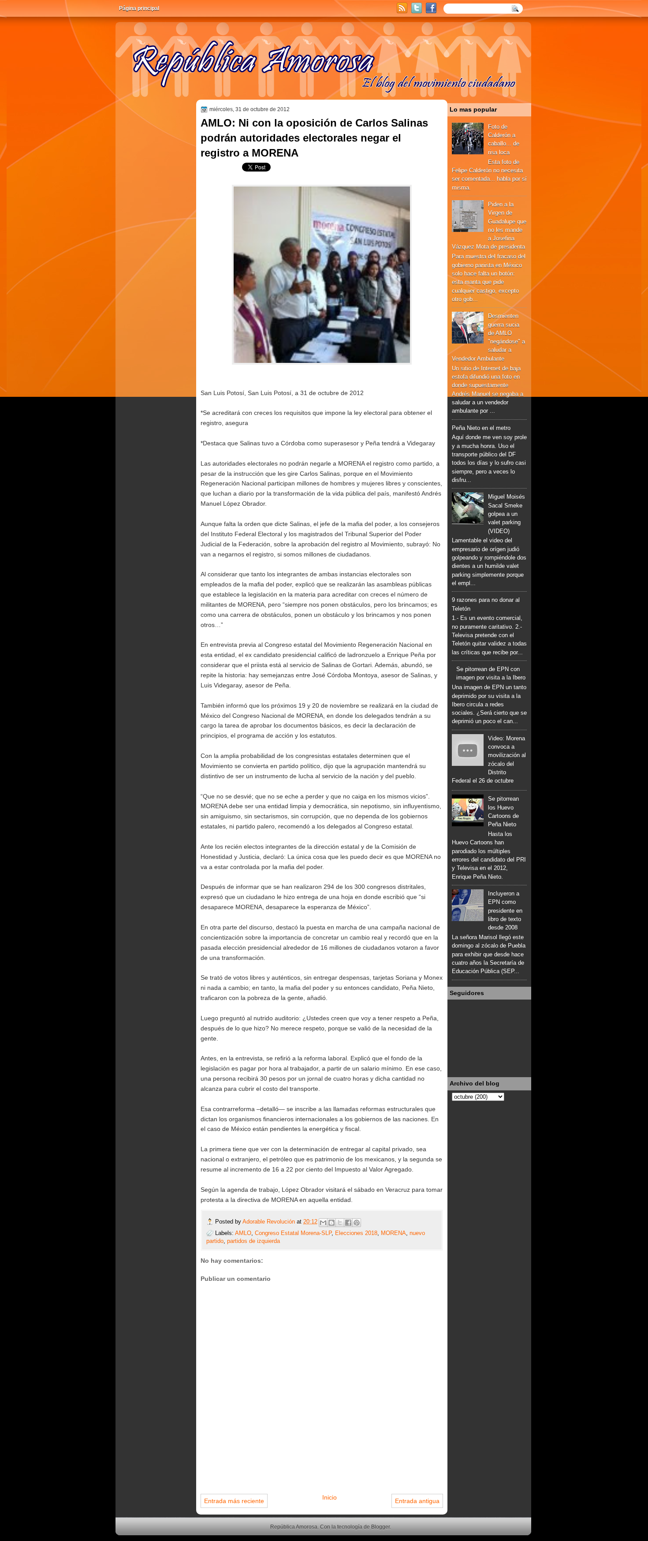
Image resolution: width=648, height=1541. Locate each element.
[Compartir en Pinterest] (356, 1222)
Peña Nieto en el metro (481, 428)
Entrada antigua (417, 1500)
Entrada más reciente (234, 1500)
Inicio (329, 1497)
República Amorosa (293, 1527)
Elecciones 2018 (356, 1233)
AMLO (243, 1233)
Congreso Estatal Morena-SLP (293, 1233)
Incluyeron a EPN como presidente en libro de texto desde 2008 (505, 910)
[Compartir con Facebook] (348, 1222)
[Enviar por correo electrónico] (323, 1222)
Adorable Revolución (269, 1221)
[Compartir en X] (339, 1222)
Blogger (380, 1527)
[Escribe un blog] (331, 1222)
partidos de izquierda (253, 1241)
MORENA (393, 1233)
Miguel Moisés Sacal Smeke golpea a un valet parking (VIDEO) (506, 513)
